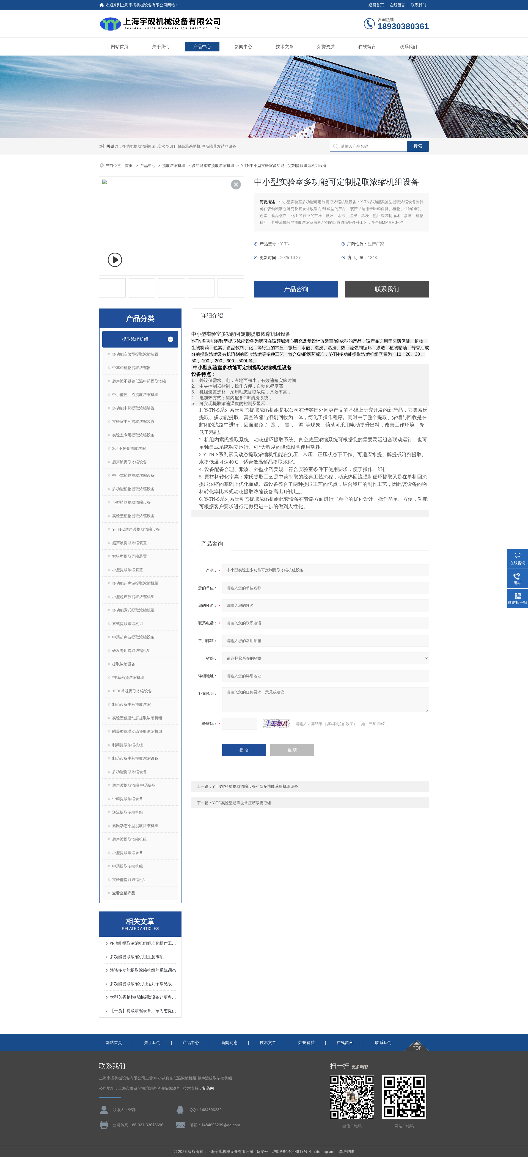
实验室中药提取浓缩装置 (133, 421)
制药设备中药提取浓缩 (131, 704)
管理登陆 (346, 1151)
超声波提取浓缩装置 (129, 543)
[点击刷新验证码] (276, 723)
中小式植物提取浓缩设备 (133, 475)
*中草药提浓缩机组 (128, 677)
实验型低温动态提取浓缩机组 (137, 718)
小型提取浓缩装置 (127, 570)
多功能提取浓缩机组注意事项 (137, 956)
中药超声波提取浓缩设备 (133, 637)
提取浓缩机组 (173, 165)
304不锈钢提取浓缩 (129, 448)
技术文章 (284, 46)
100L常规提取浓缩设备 (132, 691)
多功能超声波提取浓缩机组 (135, 583)
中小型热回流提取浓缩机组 (135, 394)
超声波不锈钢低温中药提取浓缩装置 (143, 381)
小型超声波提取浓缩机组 (133, 596)
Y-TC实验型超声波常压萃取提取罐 (241, 803)
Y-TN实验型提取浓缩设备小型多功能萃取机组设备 (255, 786)
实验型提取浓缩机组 (129, 879)
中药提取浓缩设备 (127, 799)
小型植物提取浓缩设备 (131, 502)
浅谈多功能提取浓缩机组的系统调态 (143, 970)
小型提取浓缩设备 (127, 852)
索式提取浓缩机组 (127, 623)
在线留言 (397, 5)
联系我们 (418, 5)
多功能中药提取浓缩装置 (133, 408)
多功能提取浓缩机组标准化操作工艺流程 (143, 943)
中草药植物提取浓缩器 (131, 367)
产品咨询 (296, 289)
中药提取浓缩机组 (127, 866)
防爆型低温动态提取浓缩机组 (137, 731)
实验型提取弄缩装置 (129, 556)
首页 (129, 165)
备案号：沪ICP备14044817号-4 (284, 1151)
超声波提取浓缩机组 (129, 839)
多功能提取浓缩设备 (129, 772)
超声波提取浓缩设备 (129, 462)
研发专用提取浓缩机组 (131, 650)
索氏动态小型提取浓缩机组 (135, 825)
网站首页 (119, 46)
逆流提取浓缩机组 (127, 812)
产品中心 (202, 46)
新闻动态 (229, 1042)
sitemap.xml (324, 1151)
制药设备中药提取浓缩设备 (135, 758)
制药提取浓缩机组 (127, 745)
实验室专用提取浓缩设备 (133, 435)
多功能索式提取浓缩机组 (213, 165)
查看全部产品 (123, 893)
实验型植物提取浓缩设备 (133, 516)
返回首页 (376, 5)
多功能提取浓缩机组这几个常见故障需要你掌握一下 (143, 983)
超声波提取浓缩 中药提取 (134, 785)
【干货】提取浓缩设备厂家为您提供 (143, 1010)
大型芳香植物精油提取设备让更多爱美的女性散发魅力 (143, 997)
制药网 (208, 1088)
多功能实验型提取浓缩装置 (135, 354)
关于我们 (161, 46)
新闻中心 (243, 46)
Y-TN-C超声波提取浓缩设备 (136, 529)
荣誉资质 (326, 46)
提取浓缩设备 (123, 664)
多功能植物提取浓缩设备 (133, 489)
